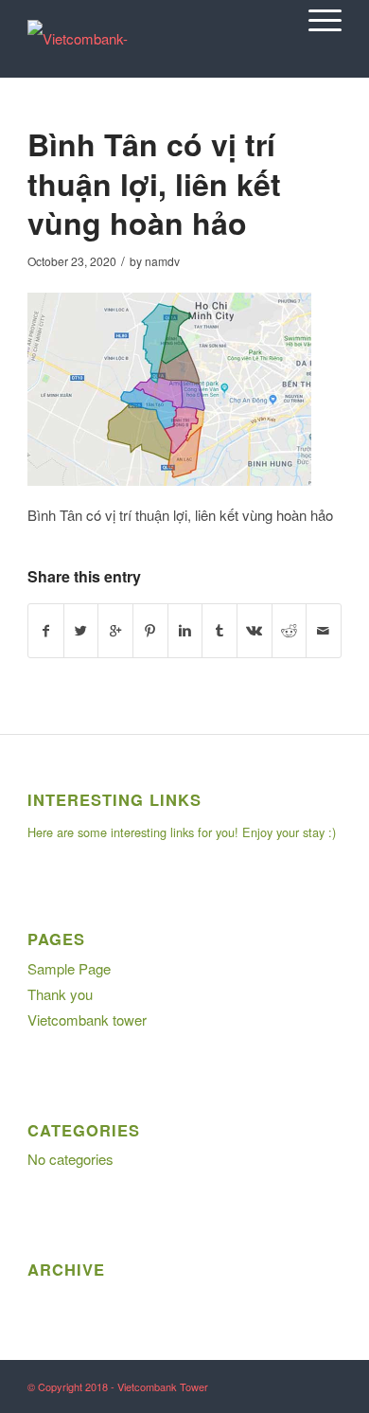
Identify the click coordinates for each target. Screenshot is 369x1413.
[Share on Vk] (254, 630)
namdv (162, 261)
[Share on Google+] (115, 630)
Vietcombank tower (87, 1019)
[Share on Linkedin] (185, 630)
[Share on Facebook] (45, 630)
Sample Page (69, 968)
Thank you (60, 994)
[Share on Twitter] (81, 630)
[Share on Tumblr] (219, 630)
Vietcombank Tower (162, 1386)
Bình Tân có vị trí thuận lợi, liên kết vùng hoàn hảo (154, 183)
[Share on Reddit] (289, 630)
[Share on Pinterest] (150, 630)
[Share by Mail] (324, 630)
